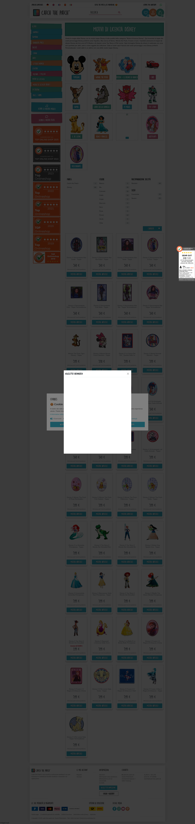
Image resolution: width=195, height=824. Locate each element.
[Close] (128, 373)
